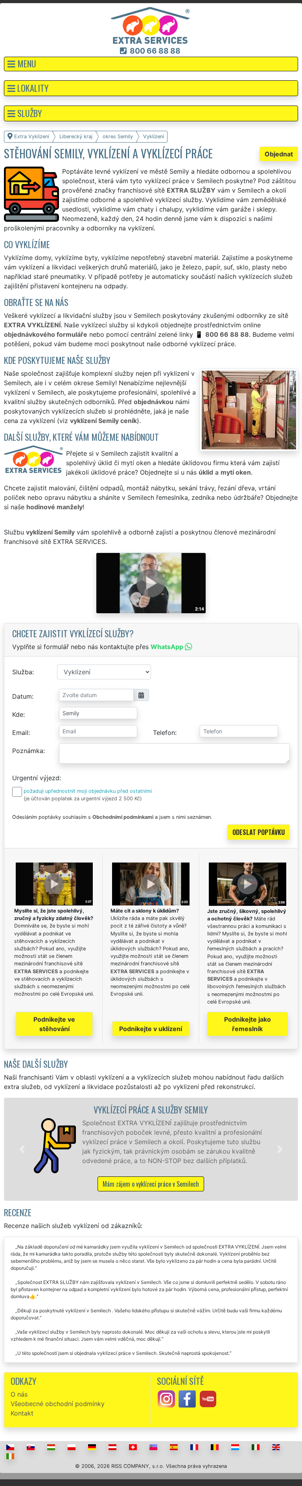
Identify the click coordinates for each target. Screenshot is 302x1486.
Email (20, 733)
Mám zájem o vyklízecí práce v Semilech (151, 1184)
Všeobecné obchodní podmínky (58, 1404)
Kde (17, 714)
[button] (151, 64)
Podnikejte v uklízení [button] (150, 1029)
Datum (22, 696)
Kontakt (22, 1413)
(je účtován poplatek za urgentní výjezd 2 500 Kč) (83, 798)
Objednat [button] (279, 154)
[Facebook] (187, 1398)
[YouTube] (208, 1398)
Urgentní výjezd (35, 778)
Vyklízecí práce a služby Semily (151, 1109)
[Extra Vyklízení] (150, 25)
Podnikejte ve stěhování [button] (54, 1024)
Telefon (164, 733)
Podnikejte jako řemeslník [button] (247, 1024)
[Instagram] (166, 1398)
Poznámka (27, 751)
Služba (22, 672)
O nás (19, 1394)
